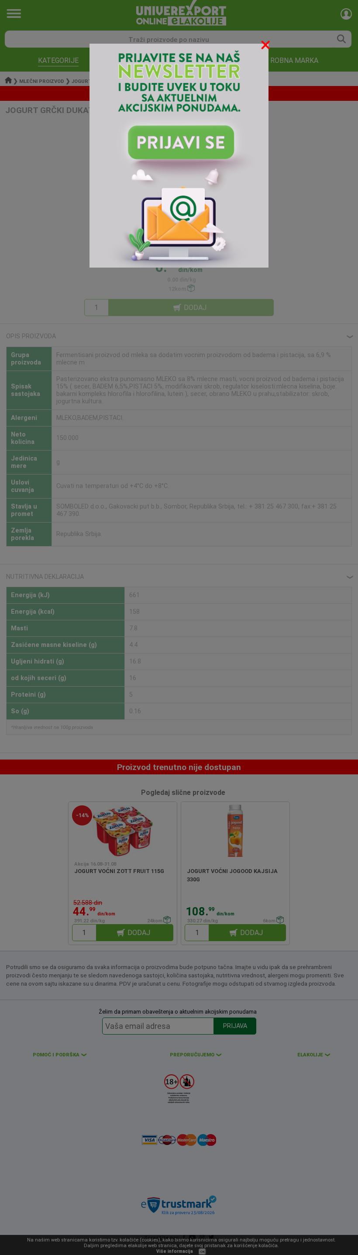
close (266, 46)
